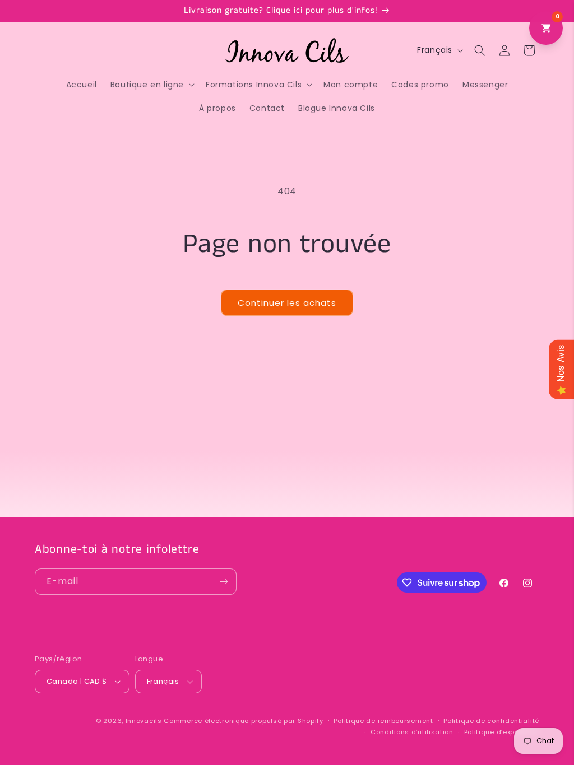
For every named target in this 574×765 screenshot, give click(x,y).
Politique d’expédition (501, 731)
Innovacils (144, 720)
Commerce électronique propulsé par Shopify (243, 720)
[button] (151, 84)
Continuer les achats (287, 303)
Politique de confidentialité (491, 720)
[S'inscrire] (223, 581)
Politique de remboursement (383, 720)
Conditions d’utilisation (412, 731)
